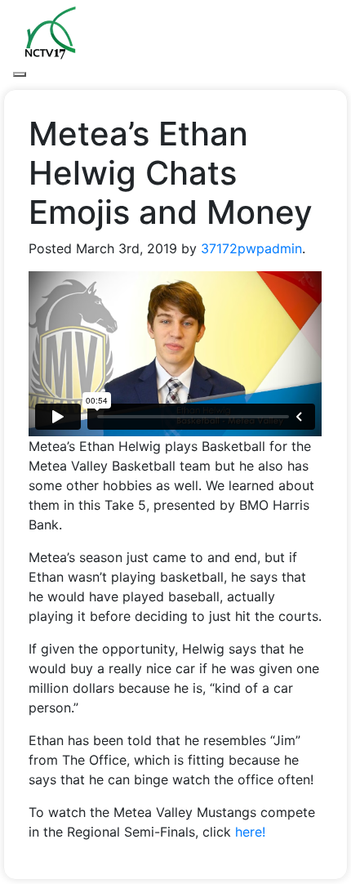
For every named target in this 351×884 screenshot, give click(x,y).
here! (250, 832)
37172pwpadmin (251, 248)
